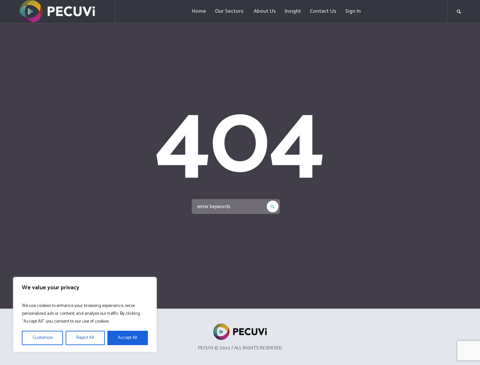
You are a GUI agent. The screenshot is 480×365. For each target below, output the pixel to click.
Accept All (127, 338)
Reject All (85, 338)
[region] (85, 314)
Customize (43, 338)
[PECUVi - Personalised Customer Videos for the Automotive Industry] (240, 332)
